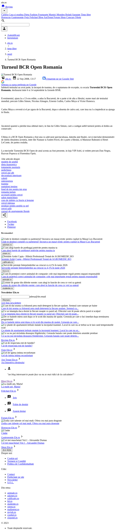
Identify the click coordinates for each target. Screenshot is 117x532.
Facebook (12, 221)
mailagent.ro (13, 509)
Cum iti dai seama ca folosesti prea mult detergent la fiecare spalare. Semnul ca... (39, 308)
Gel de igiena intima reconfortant (17, 355)
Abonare (6, 300)
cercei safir (6, 208)
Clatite (4, 433)
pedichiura (6, 170)
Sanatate (76, 14)
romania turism (8, 192)
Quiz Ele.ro (6, 350)
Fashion (34, 14)
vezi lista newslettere (11, 303)
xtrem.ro (11, 506)
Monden (61, 14)
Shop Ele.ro (7, 447)
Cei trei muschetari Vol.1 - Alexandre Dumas (22, 443)
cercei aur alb (7, 172)
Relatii (68, 14)
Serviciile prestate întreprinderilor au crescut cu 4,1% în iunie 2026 (33, 268)
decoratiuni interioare (11, 175)
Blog (41, 17)
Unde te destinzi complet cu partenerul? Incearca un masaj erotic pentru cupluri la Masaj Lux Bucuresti (50, 241)
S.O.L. (10, 482)
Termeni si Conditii (16, 461)
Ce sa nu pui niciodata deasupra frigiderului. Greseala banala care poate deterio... (40, 336)
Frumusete (43, 14)
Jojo (15, 397)
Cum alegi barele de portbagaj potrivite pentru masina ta (28, 250)
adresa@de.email (37, 296)
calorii (4, 178)
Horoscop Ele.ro (9, 427)
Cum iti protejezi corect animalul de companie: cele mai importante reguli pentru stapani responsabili (49, 276)
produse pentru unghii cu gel (15, 205)
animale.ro (12, 493)
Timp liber (86, 14)
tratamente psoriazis (10, 167)
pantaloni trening (9, 186)
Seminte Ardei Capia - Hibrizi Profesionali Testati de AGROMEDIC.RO (36, 259)
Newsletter (12, 479)
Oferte (78, 17)
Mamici (53, 14)
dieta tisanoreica (9, 164)
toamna (4, 183)
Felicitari (34, 17)
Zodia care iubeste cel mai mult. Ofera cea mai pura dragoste (30, 423)
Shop (63, 17)
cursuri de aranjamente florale (15, 211)
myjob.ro (11, 512)
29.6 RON (6, 450)
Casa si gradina (16, 14)
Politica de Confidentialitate (20, 464)
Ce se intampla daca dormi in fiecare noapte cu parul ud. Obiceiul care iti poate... (40, 314)
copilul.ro (11, 515)
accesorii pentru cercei (12, 194)
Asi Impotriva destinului (12, 362)
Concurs (70, 17)
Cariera (5, 14)
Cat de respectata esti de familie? (16, 345)
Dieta (27, 14)
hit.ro (9, 501)
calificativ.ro (13, 498)
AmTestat (49, 17)
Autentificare (13, 35)
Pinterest (11, 227)
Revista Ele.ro (8, 340)
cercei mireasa (8, 203)
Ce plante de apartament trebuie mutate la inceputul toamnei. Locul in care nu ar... (40, 330)
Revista (9, 7)
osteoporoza (7, 181)
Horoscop (6, 17)
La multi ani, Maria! (10, 386)
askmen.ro (12, 495)
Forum (57, 17)
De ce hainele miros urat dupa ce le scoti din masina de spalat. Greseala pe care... (40, 322)
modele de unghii (9, 161)
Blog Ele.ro (6, 381)
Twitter (10, 224)
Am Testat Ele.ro (9, 359)
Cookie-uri (12, 458)
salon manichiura (9, 197)
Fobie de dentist (20, 404)
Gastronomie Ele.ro (10, 437)
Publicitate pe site (15, 477)
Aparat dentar (19, 411)
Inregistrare (12, 38)
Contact (11, 474)
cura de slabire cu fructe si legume (17, 200)
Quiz (27, 17)
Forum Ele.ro (7, 418)
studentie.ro (12, 504)
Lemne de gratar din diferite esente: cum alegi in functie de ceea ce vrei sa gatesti (40, 285)
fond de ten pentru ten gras (14, 189)
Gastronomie (17, 17)
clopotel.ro (12, 517)
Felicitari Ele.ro (8, 391)
